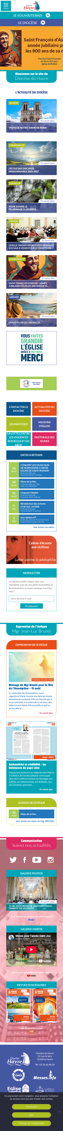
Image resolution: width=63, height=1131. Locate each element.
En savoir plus (48, 120)
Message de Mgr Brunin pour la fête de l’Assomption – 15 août (31, 686)
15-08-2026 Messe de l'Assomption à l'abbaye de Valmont (30, 907)
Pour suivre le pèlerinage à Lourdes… (23, 208)
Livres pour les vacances (24, 322)
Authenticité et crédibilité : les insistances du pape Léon (27, 766)
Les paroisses (18, 424)
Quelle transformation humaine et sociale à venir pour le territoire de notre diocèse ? (31, 246)
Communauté (17, 145)
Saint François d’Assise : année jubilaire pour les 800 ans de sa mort (28, 284)
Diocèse (14, 103)
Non (32, 1115)
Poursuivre (31, 1107)
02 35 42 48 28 (46, 1064)
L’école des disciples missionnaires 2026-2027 (24, 170)
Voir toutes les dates (43, 527)
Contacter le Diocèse (18, 408)
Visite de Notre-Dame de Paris (28, 127)
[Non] (59, 1111)
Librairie (14, 297)
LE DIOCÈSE (27, 22)
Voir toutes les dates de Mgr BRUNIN (35, 821)
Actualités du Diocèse (44, 408)
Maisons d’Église (44, 424)
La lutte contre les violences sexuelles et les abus (18, 439)
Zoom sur (15, 183)
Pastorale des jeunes (44, 439)
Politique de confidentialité (31, 1123)
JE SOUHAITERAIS (27, 15)
